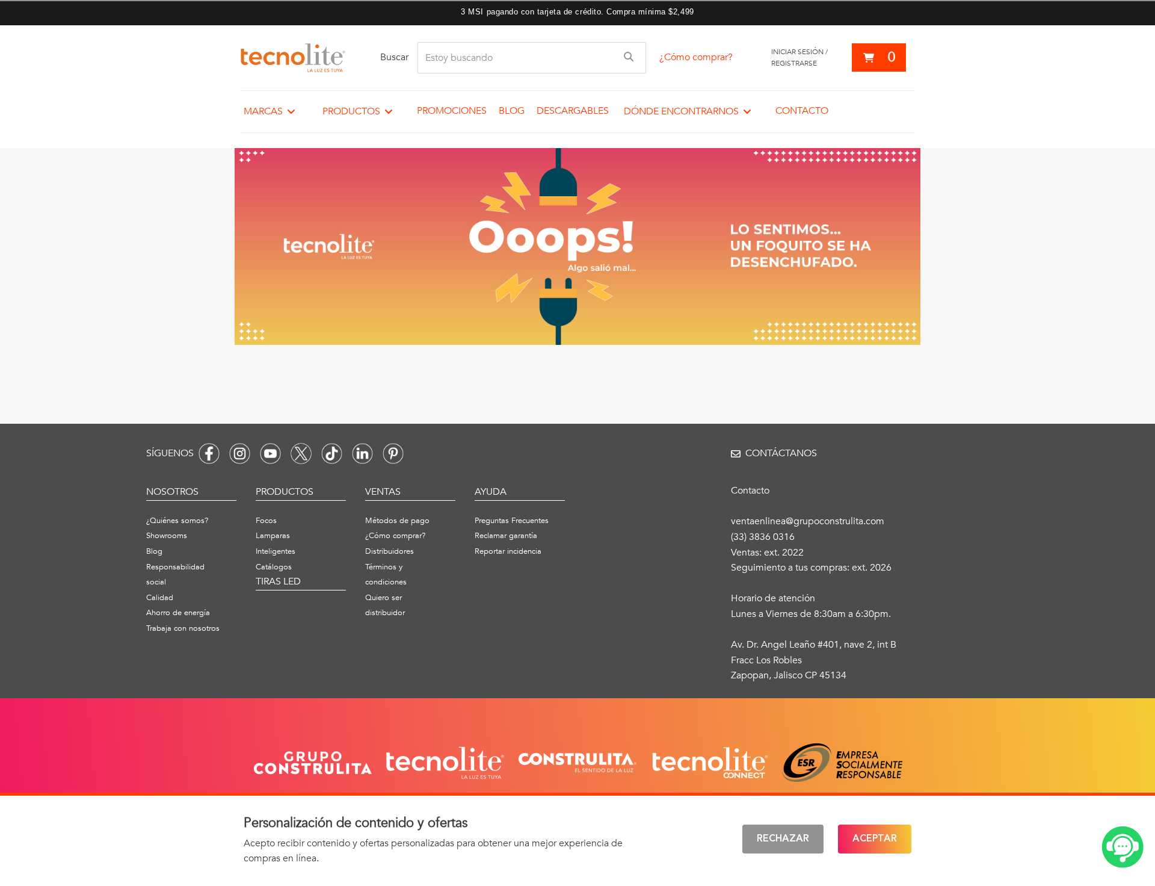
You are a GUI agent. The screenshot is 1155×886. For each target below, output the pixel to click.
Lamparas (273, 535)
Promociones (452, 110)
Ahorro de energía (178, 612)
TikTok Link (331, 453)
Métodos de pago (397, 520)
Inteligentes (275, 551)
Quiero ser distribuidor (385, 605)
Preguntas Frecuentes (512, 520)
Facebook (209, 453)
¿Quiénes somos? (177, 520)
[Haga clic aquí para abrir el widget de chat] (1122, 847)
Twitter (301, 453)
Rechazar (783, 839)
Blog (512, 110)
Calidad (159, 597)
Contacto (801, 110)
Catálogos (274, 567)
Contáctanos (781, 453)
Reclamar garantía (506, 535)
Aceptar (874, 839)
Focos (266, 520)
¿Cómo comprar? (696, 57)
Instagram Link (239, 453)
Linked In (362, 453)
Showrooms (166, 535)
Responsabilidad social (175, 575)
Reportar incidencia (508, 551)
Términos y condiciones (386, 575)
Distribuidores (389, 551)
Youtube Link (270, 453)
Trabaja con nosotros (183, 628)
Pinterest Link (393, 453)
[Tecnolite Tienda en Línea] (293, 57)
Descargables (573, 110)
